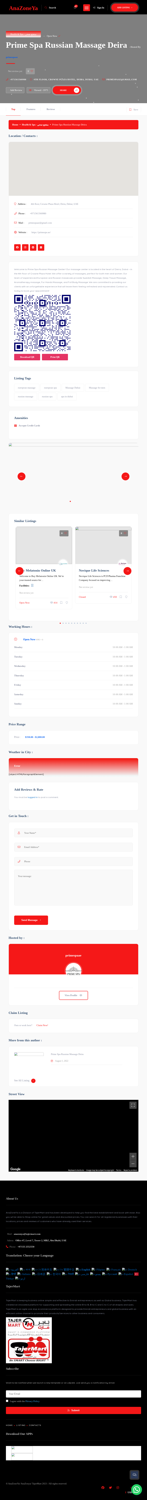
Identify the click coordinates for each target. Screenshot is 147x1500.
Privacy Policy (32, 1401)
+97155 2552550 (26, 1246)
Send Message (29, 920)
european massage (26, 387)
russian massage (25, 396)
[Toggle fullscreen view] (133, 1105)
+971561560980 (18, 79)
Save (134, 109)
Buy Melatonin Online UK (37, 570)
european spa (50, 387)
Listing (21, 1425)
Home (15, 124)
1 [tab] (70, 501)
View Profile (71, 995)
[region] (73, 1136)
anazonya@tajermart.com (27, 1234)
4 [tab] (68, 623)
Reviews (51, 109)
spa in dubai (67, 396)
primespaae (12, 57)
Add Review (16, 90)
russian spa (47, 396)
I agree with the (25, 1401)
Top (13, 109)
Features (31, 109)
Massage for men (97, 387)
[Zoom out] (133, 1163)
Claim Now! (42, 1025)
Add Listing (124, 7)
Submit (75, 1410)
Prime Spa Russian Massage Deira (67, 1054)
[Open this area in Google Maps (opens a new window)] (15, 1169)
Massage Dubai (72, 387)
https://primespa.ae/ (41, 232)
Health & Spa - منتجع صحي (23, 34)
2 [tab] (73, 501)
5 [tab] (71, 623)
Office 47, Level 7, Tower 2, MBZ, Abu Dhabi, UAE (41, 1240)
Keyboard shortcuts (76, 1170)
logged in (33, 797)
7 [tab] (77, 623)
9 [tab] (83, 623)
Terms (118, 1170)
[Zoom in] (133, 1156)
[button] (136, 1489)
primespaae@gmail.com (121, 79)
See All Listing (21, 1080)
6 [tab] (74, 623)
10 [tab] (86, 623)
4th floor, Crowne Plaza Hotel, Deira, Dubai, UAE (66, 79)
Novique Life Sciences (94, 570)
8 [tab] (80, 623)
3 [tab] (76, 501)
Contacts (35, 1425)
